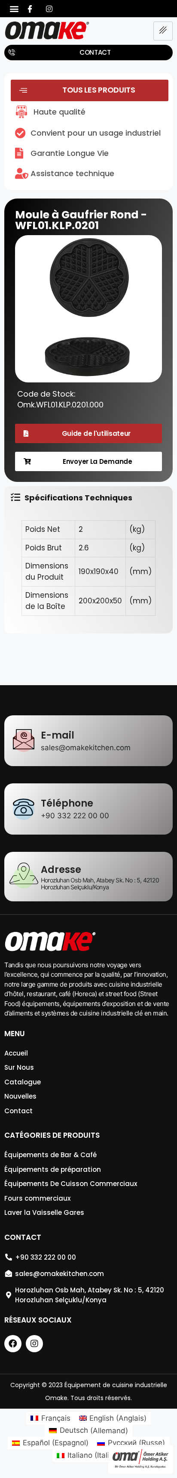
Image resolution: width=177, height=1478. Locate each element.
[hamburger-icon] (163, 31)
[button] (14, 9)
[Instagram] (49, 8)
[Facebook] (29, 8)
